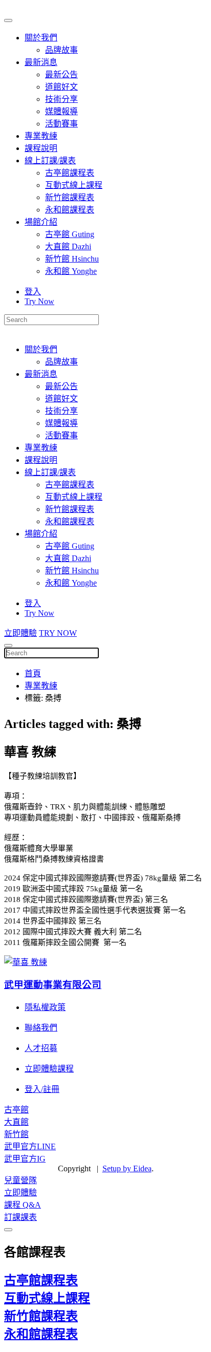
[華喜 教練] (25, 962)
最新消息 (41, 62)
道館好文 (61, 86)
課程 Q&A (22, 1204)
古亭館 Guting (69, 234)
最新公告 (61, 74)
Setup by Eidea (127, 1168)
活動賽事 (61, 123)
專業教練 (41, 136)
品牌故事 (61, 50)
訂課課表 (20, 1217)
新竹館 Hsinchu (72, 258)
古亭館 (16, 1109)
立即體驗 (20, 633)
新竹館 (16, 1134)
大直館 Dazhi (68, 246)
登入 (33, 291)
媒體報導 (61, 111)
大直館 (16, 1122)
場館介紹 (41, 222)
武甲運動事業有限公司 (52, 984)
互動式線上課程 (73, 185)
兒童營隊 (20, 1180)
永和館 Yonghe (71, 271)
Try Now (39, 301)
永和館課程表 (69, 209)
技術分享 (61, 99)
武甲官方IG (25, 1158)
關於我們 (41, 37)
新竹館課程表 (69, 197)
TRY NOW (58, 633)
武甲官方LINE (30, 1146)
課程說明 (41, 148)
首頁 (33, 673)
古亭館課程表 (69, 172)
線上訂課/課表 (50, 160)
